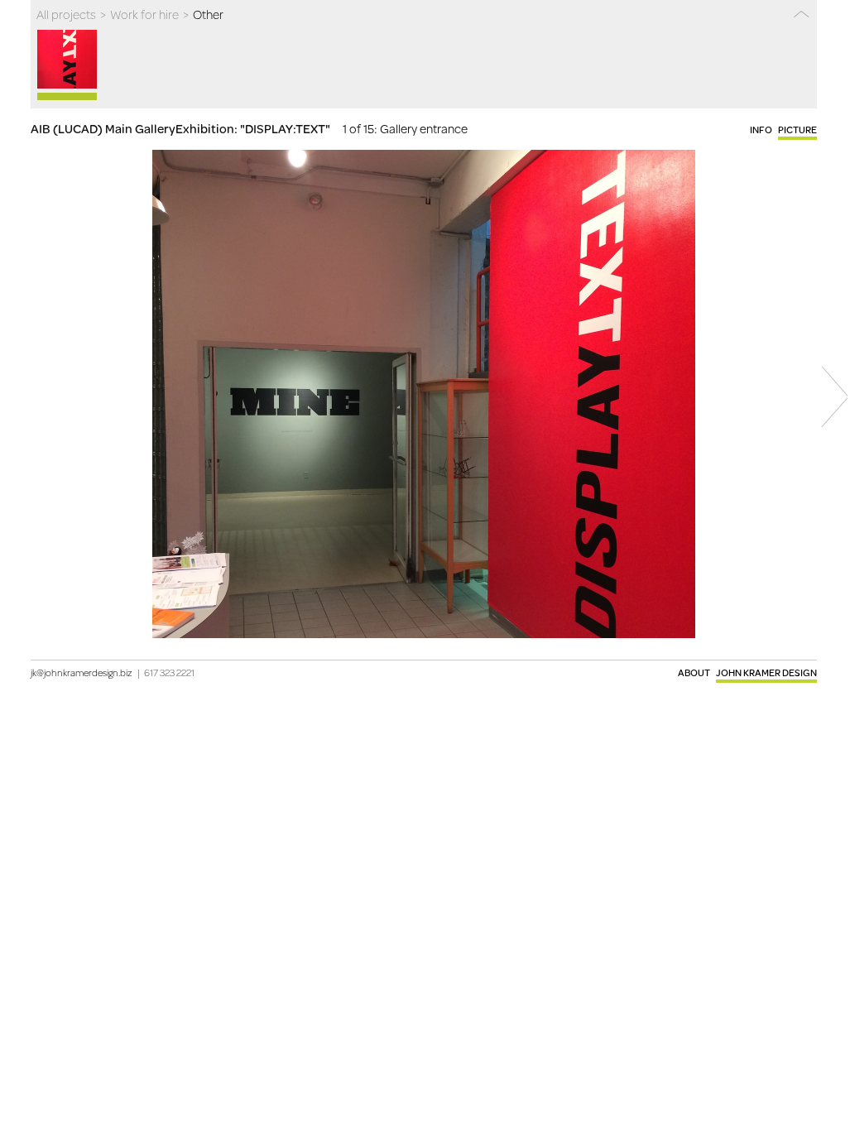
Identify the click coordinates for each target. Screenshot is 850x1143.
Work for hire (144, 14)
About (694, 672)
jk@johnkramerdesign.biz (81, 672)
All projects (66, 14)
